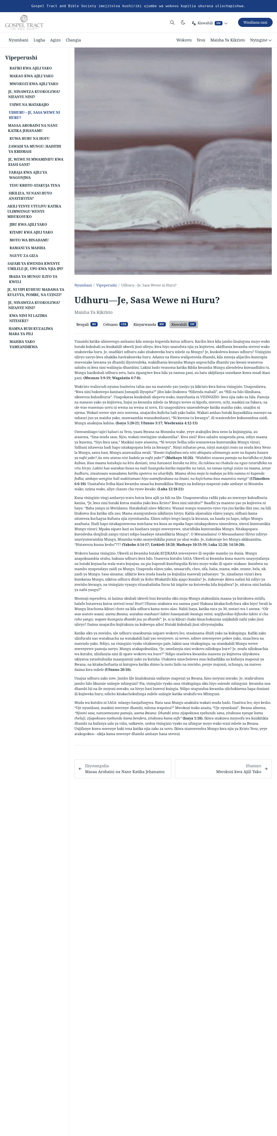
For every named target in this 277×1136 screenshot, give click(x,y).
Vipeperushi (106, 285)
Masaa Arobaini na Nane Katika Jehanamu (124, 771)
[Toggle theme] (183, 22)
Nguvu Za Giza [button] (24, 255)
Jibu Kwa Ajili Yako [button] (28, 224)
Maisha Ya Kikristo (227, 40)
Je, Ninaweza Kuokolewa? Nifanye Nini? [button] (34, 94)
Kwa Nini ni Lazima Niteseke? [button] (28, 318)
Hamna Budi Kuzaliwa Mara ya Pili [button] (31, 331)
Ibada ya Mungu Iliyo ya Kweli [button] (33, 279)
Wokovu (184, 40)
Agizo (55, 40)
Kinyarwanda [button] (149, 324)
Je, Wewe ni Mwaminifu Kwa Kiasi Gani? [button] (35, 162)
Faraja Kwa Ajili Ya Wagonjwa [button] (28, 175)
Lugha (39, 40)
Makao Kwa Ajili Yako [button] (31, 76)
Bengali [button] (86, 324)
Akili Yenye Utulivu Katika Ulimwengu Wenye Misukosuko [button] (34, 211)
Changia (73, 40)
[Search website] (172, 22)
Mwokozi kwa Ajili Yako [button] (34, 83)
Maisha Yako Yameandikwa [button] (24, 344)
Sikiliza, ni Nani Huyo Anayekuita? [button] (30, 196)
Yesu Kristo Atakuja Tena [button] (35, 185)
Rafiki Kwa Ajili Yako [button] (31, 68)
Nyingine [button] (258, 40)
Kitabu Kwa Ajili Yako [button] (31, 232)
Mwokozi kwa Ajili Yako (238, 771)
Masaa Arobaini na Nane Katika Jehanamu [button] (33, 128)
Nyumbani (18, 40)
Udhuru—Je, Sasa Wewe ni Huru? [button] (34, 115)
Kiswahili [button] (183, 324)
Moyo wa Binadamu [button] (29, 240)
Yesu (201, 40)
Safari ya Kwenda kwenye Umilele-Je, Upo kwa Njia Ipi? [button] (35, 266)
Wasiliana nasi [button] (255, 22)
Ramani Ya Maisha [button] (27, 247)
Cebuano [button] (114, 324)
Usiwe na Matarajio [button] (29, 104)
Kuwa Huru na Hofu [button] (30, 138)
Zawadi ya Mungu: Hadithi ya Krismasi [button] (34, 149)
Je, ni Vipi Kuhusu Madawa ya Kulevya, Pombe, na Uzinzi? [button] (35, 292)
